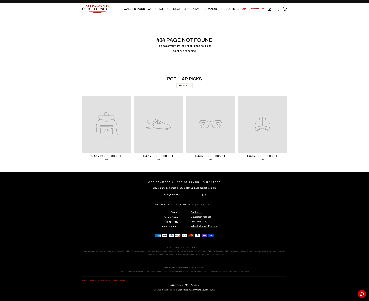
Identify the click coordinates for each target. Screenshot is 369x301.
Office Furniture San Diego (93, 251)
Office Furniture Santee (154, 254)
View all (184, 86)
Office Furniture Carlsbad (178, 251)
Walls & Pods (134, 8)
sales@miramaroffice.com (204, 226)
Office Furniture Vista (216, 251)
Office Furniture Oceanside (136, 251)
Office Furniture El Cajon (198, 251)
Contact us (196, 212)
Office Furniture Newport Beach (215, 271)
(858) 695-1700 (199, 222)
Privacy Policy (171, 217)
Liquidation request (201, 217)
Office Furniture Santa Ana (172, 271)
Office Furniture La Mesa (256, 251)
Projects (227, 8)
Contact (195, 8)
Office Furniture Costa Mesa (238, 271)
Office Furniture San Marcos (235, 251)
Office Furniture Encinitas (214, 254)
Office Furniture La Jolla (276, 251)
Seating (179, 8)
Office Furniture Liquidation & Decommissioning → (105, 281)
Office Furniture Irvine (153, 271)
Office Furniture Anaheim (192, 271)
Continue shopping (184, 50)
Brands (211, 8)
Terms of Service (169, 226)
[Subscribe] (204, 195)
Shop (242, 8)
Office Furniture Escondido (157, 251)
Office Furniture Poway (172, 254)
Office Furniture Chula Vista (114, 251)
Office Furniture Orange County (132, 271)
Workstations (159, 8)
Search (174, 212)
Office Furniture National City (193, 254)
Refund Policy (171, 222)
